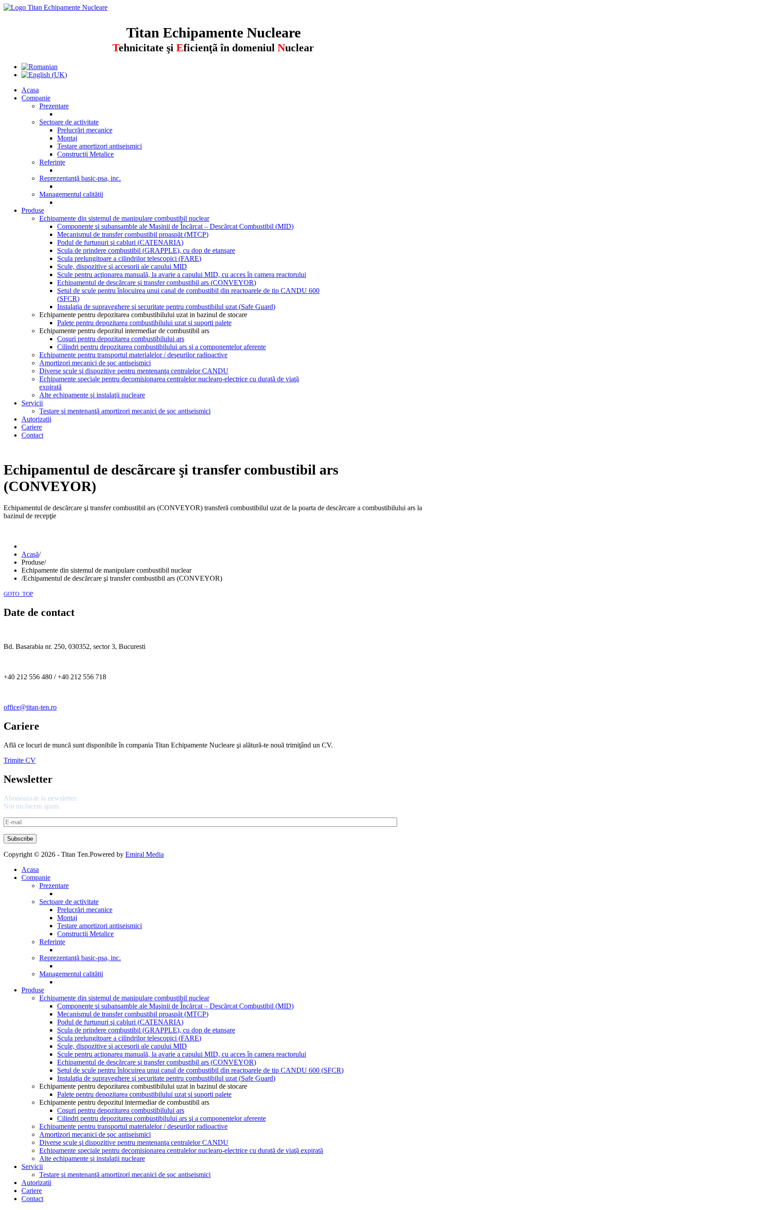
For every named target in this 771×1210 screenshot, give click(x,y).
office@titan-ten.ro (30, 707)
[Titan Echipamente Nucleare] (56, 7)
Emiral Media (144, 854)
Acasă (30, 554)
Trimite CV (20, 760)
